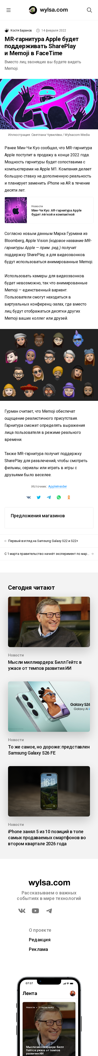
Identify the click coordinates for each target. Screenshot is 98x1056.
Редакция (40, 939)
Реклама (38, 949)
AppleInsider (57, 486)
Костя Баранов (21, 30)
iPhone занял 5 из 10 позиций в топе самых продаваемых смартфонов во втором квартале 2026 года (47, 837)
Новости (37, 206)
